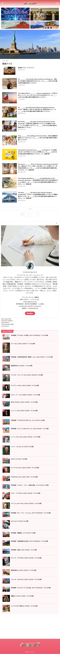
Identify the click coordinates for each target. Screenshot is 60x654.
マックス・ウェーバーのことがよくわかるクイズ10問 (27, 375)
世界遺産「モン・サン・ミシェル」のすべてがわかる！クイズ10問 (31, 513)
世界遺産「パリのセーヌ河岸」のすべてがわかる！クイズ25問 (29, 335)
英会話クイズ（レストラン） (26, 68)
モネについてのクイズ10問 (19, 459)
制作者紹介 (30, 313)
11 (37, 214)
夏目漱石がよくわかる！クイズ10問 (21, 365)
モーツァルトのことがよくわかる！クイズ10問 (25, 468)
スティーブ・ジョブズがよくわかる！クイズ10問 (25, 395)
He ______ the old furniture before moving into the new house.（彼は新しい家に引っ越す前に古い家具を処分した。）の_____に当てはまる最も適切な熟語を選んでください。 (37, 109)
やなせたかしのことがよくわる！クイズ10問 (24, 477)
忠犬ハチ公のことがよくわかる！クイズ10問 (24, 402)
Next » (30, 209)
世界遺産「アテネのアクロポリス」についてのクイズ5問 (27, 420)
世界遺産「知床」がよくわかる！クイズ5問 (24, 550)
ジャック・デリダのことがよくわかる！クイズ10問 (26, 558)
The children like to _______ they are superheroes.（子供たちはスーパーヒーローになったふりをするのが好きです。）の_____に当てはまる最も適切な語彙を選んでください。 (38, 95)
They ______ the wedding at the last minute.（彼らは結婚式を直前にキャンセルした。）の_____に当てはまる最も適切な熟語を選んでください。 (38, 138)
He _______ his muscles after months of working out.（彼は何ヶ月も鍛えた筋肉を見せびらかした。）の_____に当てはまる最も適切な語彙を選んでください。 (37, 81)
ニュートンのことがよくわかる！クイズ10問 (24, 410)
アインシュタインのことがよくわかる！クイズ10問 (26, 503)
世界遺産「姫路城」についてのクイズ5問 (23, 533)
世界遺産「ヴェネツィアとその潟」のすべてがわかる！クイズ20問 (30, 588)
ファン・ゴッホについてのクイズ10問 (22, 446)
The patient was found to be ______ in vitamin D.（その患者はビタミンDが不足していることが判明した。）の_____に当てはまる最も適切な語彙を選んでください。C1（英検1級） (37, 152)
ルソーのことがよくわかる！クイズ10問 (23, 343)
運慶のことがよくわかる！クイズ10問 (22, 596)
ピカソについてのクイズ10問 (19, 521)
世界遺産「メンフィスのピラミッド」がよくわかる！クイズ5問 (29, 428)
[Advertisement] (30, 643)
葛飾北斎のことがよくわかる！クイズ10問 (23, 570)
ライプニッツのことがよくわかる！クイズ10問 (25, 385)
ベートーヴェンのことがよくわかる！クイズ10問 (25, 437)
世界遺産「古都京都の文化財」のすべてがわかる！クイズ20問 (29, 541)
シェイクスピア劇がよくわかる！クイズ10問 (24, 606)
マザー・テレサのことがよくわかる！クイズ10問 (25, 493)
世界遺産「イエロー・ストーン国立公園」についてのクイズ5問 (29, 485)
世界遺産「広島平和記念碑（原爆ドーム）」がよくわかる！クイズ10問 (32, 357)
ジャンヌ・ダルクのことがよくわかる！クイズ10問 (26, 579)
